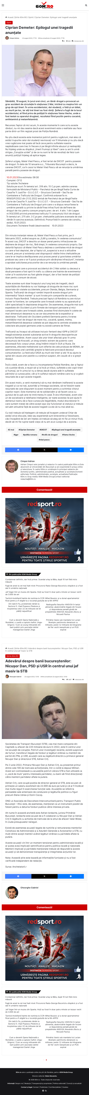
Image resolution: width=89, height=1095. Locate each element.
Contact (36, 1087)
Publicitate (44, 1087)
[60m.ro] (44, 5)
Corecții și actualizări (74, 1083)
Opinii (30, 17)
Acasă (10, 17)
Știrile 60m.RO (20, 17)
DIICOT (44, 430)
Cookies (65, 1087)
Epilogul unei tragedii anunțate (66, 430)
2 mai (11, 430)
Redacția (28, 1083)
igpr (16, 435)
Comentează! (44, 489)
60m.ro (37, 1080)
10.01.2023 (12, 177)
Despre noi (19, 1083)
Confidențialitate (55, 1087)
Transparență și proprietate (42, 1083)
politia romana (30, 435)
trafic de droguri (50, 435)
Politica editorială (59, 1083)
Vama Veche (69, 435)
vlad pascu (45, 440)
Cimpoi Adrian (14, 38)
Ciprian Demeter (27, 430)
